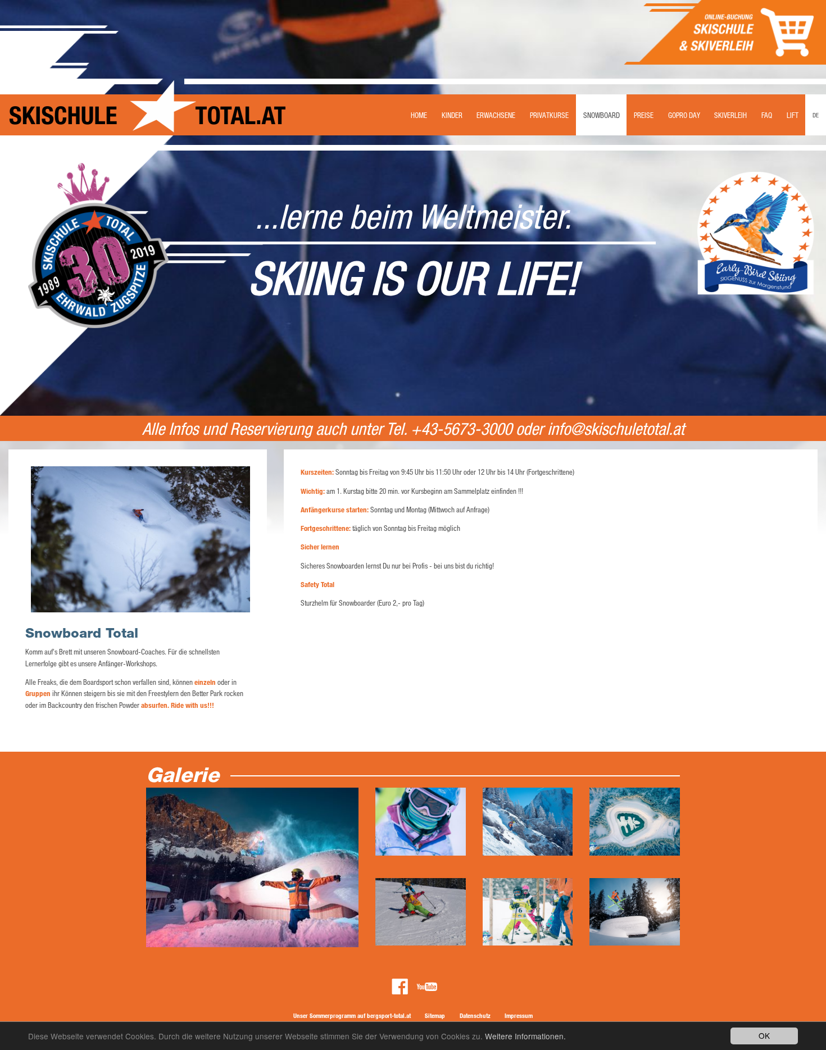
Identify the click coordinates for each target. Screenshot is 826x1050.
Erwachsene (495, 115)
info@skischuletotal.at (615, 428)
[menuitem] (418, 107)
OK (764, 1035)
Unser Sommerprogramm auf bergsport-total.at (352, 1015)
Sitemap (435, 1015)
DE (816, 115)
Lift (792, 115)
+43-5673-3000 (461, 428)
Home (419, 115)
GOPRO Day (684, 115)
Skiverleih (730, 115)
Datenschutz (475, 1015)
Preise (643, 115)
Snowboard (601, 115)
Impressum (519, 1015)
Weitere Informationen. (525, 1036)
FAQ (766, 115)
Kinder (452, 115)
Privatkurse (549, 115)
